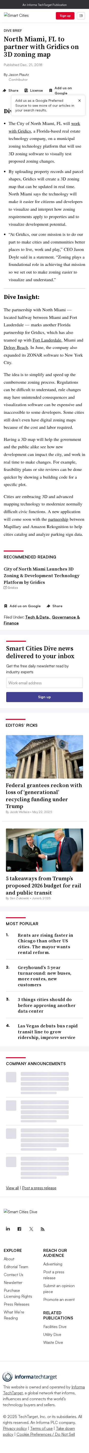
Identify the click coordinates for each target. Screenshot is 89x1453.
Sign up (65, 15)
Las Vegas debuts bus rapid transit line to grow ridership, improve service (48, 1031)
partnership (58, 519)
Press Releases (16, 1304)
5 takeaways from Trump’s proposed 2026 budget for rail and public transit (43, 885)
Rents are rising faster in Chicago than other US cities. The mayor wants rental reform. (45, 943)
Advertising (52, 1264)
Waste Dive (53, 1342)
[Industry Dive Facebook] (19, 1229)
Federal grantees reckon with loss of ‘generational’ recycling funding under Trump (44, 795)
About (9, 1258)
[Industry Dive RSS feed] (42, 1229)
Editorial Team (16, 1266)
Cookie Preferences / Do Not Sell (46, 1434)
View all (12, 1187)
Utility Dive (52, 1334)
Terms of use (41, 1428)
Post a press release (39, 1187)
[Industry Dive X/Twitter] (31, 1229)
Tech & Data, (38, 617)
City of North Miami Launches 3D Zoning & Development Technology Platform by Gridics (41, 575)
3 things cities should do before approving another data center (47, 1005)
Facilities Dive (55, 1326)
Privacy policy (15, 1428)
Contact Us (13, 1274)
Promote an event (59, 1299)
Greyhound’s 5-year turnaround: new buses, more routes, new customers (45, 976)
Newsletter (13, 1282)
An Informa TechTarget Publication (44, 5)
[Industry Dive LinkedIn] (7, 1229)
